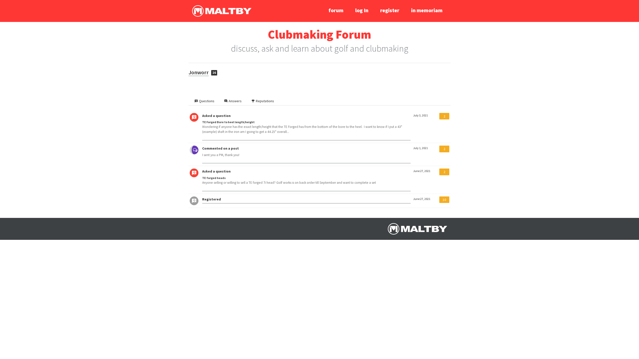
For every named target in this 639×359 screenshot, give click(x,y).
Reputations (265, 101)
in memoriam (427, 10)
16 (214, 73)
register (389, 10)
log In (361, 10)
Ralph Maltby (221, 11)
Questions (206, 101)
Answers (235, 101)
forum (335, 10)
